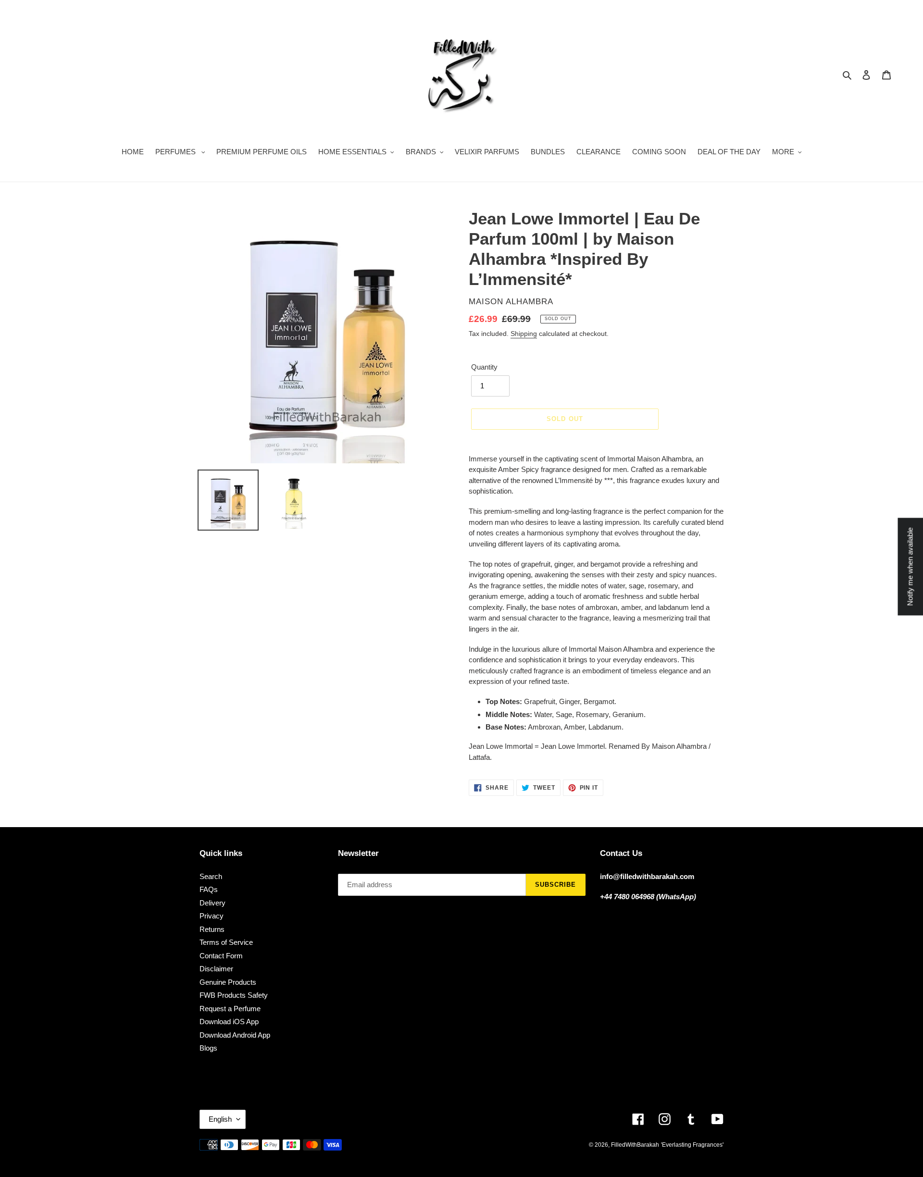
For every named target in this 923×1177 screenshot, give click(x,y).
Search (211, 876)
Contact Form (221, 956)
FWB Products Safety (234, 995)
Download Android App (235, 1035)
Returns (212, 929)
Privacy (212, 916)
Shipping (524, 333)
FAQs (209, 889)
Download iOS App (229, 1021)
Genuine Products (228, 982)
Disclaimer (216, 969)
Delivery (212, 903)
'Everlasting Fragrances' (692, 1144)
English (220, 1119)
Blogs (208, 1048)
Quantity (484, 367)
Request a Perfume (230, 1008)
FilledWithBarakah (635, 1144)
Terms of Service (226, 942)
